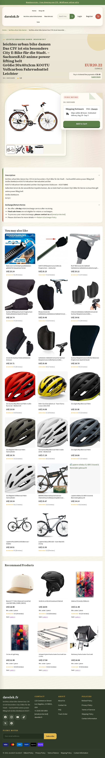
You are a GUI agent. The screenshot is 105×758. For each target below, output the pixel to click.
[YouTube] (17, 717)
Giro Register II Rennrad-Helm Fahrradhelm (15, 451)
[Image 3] (29, 149)
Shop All (41, 11)
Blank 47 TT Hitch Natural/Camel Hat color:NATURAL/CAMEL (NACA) (18, 602)
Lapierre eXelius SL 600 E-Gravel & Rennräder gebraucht (82, 497)
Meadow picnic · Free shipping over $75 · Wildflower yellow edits (52, 2)
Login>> (12, 617)
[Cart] (98, 16)
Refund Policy (87, 700)
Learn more (96, 77)
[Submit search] (72, 16)
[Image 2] (20, 149)
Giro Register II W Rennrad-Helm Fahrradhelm (16, 497)
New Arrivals (48, 16)
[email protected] (58, 214)
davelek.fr (11, 16)
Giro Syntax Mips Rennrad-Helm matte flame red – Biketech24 (18, 405)
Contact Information (89, 718)
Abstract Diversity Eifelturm (80, 601)
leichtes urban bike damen (33, 16)
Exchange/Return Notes (15, 205)
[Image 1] (10, 149)
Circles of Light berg (12, 654)
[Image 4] (39, 149)
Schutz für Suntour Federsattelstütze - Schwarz (18, 359)
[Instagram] (11, 717)
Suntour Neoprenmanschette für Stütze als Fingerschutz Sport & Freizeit (85, 359)
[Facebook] (5, 717)
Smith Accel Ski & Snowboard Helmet (51, 601)
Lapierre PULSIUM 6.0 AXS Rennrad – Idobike (17, 543)
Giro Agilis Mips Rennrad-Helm (81, 404)
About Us (61, 700)
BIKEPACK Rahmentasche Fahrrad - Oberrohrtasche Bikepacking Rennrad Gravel (51, 497)
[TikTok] (23, 717)
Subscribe (50, 736)
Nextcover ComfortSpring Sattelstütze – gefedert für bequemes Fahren (19, 267)
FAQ (59, 709)
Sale (38, 22)
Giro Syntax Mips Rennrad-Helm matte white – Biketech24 (51, 451)
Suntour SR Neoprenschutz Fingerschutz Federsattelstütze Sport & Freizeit (19, 313)
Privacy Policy (87, 705)
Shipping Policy (87, 714)
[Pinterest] (11, 723)
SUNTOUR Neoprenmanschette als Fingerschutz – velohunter (50, 267)
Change (94, 109)
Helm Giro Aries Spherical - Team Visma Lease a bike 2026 (51, 405)
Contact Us (62, 705)
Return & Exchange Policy (46, 217)
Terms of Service (88, 709)
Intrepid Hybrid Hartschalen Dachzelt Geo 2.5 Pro (52, 655)
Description (10, 175)
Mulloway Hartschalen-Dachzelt (82, 654)
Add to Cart (81, 124)
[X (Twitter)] (5, 723)
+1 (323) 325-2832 (41, 711)
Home (34, 11)
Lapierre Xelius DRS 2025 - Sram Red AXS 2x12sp (51, 543)
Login (80, 16)
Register (89, 16)
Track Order (62, 714)
